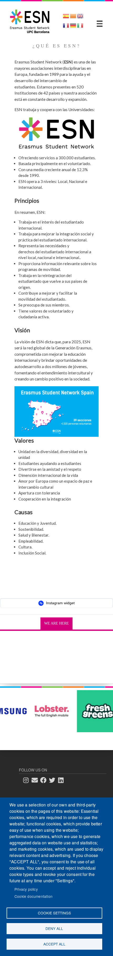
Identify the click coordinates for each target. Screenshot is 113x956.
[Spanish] (66, 18)
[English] (80, 18)
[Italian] (80, 27)
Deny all (54, 928)
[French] (66, 27)
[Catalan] (73, 18)
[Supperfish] (99, 23)
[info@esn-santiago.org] (36, 780)
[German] (73, 27)
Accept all (54, 944)
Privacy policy (26, 889)
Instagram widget (60, 603)
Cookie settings (54, 912)
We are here (56, 623)
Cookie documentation (33, 896)
